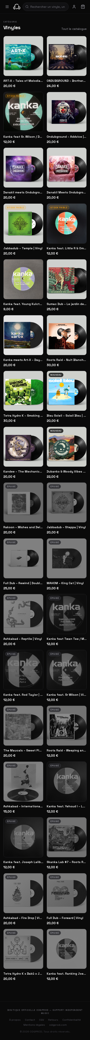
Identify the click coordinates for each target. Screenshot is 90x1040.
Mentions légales (34, 1025)
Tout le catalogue (74, 29)
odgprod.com (58, 1025)
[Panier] (83, 7)
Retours (53, 1020)
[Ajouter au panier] (36, 70)
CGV (41, 1020)
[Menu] (7, 7)
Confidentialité (71, 1020)
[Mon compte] (74, 7)
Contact (30, 1020)
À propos (15, 1020)
